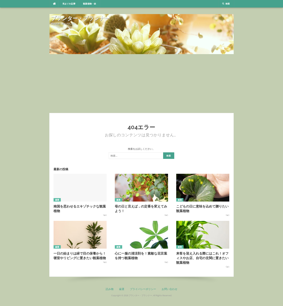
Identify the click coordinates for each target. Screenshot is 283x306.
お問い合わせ (169, 289)
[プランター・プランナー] (141, 33)
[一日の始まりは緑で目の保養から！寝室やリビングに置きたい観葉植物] (80, 234)
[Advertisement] (141, 83)
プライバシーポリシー (143, 289)
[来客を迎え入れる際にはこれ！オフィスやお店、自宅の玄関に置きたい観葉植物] (202, 234)
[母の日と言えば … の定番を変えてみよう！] (141, 187)
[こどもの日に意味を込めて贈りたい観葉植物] (202, 187)
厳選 (57, 199)
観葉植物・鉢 (89, 3)
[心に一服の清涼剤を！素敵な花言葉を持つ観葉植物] (141, 234)
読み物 (109, 289)
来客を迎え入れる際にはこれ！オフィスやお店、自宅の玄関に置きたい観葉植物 (202, 257)
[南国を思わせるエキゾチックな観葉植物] (80, 187)
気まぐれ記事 (69, 3)
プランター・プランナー (80, 18)
